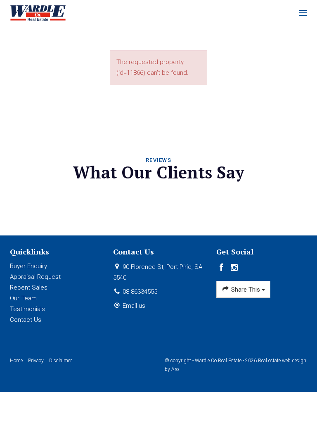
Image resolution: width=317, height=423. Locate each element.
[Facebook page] (222, 268)
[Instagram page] (234, 268)
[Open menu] (303, 12)
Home (16, 361)
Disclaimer (60, 361)
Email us (134, 305)
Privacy (36, 361)
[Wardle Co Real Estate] (38, 12)
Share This (245, 289)
